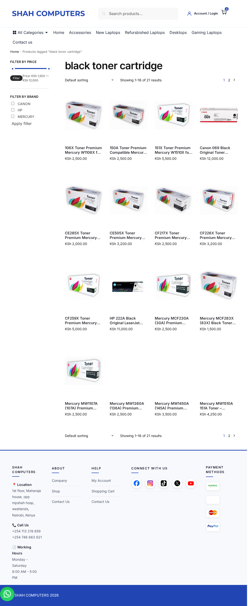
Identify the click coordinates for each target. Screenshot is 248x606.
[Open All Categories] (46, 32)
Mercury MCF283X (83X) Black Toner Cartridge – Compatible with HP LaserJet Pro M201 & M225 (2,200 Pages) (215, 320)
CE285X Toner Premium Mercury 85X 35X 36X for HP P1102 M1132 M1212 (82, 235)
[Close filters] (49, 62)
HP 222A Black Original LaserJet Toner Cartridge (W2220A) (123, 320)
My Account (99, 480)
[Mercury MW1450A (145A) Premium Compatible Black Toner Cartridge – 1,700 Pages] (171, 370)
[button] (220, 12)
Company (58, 480)
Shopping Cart (101, 491)
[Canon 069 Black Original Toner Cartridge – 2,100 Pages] (215, 115)
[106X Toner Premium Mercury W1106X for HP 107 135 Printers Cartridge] (82, 115)
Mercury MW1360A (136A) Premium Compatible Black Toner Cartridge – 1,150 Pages (125, 406)
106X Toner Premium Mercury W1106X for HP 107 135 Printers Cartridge (82, 150)
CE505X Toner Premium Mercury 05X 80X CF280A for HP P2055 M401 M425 (126, 235)
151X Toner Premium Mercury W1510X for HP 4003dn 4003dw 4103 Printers (171, 150)
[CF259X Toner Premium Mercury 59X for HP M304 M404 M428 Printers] (82, 285)
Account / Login (202, 13)
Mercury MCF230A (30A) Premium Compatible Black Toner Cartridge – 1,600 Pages (169, 320)
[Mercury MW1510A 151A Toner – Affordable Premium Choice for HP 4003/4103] (215, 370)
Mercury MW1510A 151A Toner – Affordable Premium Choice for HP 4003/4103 (214, 406)
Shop (55, 491)
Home (14, 52)
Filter (16, 78)
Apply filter (22, 123)
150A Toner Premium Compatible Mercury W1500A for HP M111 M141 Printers (126, 150)
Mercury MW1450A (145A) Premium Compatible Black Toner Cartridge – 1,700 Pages (170, 406)
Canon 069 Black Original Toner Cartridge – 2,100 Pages (212, 150)
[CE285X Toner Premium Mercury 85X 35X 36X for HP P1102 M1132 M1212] (82, 200)
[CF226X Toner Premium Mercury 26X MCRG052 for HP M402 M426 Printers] (215, 200)
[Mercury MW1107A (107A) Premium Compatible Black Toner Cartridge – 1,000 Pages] (82, 370)
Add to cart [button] (82, 169)
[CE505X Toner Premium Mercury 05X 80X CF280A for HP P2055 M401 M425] (126, 200)
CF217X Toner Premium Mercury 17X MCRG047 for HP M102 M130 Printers (169, 235)
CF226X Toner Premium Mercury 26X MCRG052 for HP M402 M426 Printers (213, 235)
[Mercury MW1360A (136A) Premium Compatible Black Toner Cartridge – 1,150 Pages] (126, 370)
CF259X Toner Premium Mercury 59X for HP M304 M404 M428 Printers (82, 320)
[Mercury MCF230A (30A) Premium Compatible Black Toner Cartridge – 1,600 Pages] (171, 285)
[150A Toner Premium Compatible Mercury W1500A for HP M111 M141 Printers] (126, 115)
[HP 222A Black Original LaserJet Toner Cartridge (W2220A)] (126, 285)
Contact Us (60, 501)
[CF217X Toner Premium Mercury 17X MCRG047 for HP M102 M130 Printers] (171, 200)
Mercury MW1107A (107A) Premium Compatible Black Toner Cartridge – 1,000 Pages (80, 406)
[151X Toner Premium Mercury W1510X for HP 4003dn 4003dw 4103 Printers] (171, 115)
